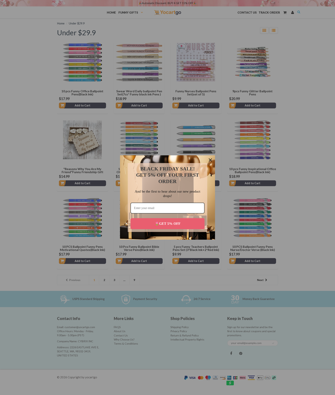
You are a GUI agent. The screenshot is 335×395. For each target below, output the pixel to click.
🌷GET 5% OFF (167, 224)
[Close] (210, 160)
